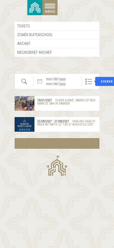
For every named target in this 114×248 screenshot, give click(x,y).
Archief (23, 44)
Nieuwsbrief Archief (34, 52)
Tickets (23, 26)
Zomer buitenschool (35, 35)
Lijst (88, 81)
